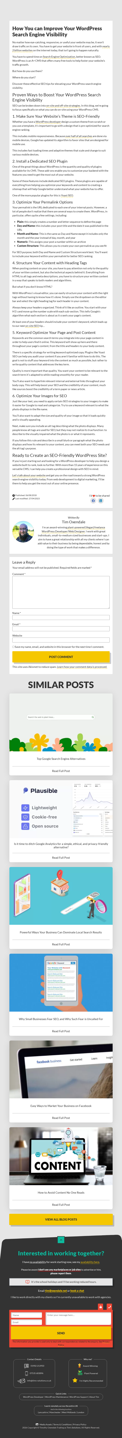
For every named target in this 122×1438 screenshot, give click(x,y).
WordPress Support (78, 1397)
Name (16, 613)
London (80, 1412)
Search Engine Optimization (59, 56)
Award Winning (90, 1365)
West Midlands (69, 1412)
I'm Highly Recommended (91, 1380)
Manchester (54, 1412)
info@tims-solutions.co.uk (39, 1380)
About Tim (94, 1397)
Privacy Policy (79, 1424)
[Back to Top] (61, 1240)
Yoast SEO (67, 195)
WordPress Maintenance (56, 1397)
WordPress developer (48, 121)
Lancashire (43, 1412)
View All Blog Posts (61, 1219)
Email (16, 624)
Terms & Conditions (62, 1424)
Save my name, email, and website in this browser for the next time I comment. (59, 646)
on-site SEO (32, 325)
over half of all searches (78, 136)
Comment (18, 574)
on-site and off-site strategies (63, 105)
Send (61, 1333)
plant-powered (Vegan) (81, 527)
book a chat (77, 1290)
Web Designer (76, 531)
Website (17, 635)
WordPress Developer (33, 1397)
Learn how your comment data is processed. (82, 666)
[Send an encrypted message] (100, 1307)
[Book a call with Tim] (109, 1307)
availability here (90, 1262)
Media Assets (45, 1424)
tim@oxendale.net (56, 1290)
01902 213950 (37, 1365)
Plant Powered (91, 1373)
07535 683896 (36, 1373)
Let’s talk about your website (29, 475)
